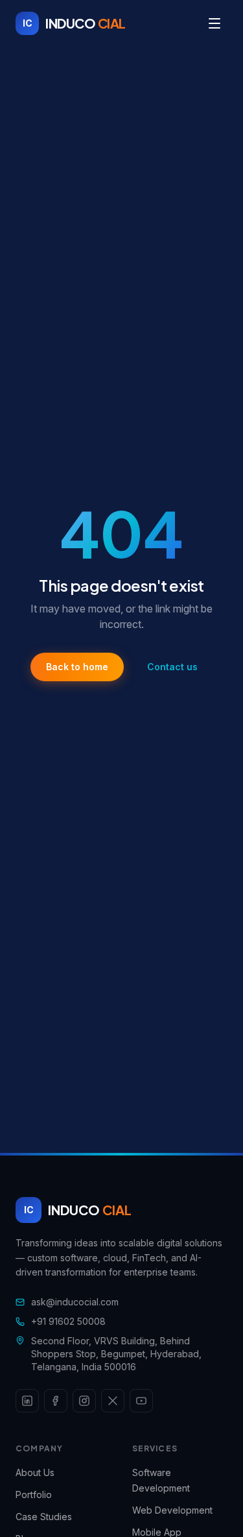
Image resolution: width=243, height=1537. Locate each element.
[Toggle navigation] (214, 23)
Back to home (77, 666)
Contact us (172, 666)
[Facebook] (55, 1400)
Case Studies (44, 1516)
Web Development (172, 1510)
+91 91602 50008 (68, 1321)
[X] (112, 1400)
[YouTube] (141, 1400)
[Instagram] (84, 1400)
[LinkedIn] (27, 1400)
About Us (35, 1472)
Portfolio (34, 1494)
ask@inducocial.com (75, 1301)
